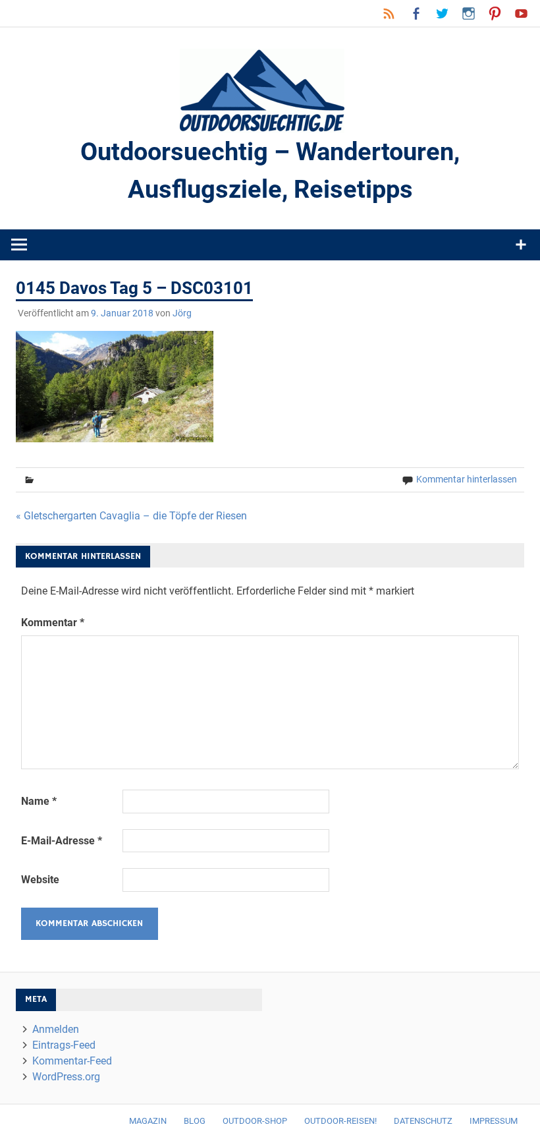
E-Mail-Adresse (61, 840)
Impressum (494, 1121)
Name (39, 801)
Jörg (182, 313)
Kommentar (52, 622)
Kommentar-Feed (72, 1061)
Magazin (148, 1121)
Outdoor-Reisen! (340, 1121)
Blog (194, 1121)
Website (40, 879)
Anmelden (55, 1029)
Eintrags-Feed (63, 1045)
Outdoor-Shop (255, 1121)
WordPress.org (66, 1076)
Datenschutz (423, 1121)
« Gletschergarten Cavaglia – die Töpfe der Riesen (131, 516)
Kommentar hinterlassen (466, 479)
